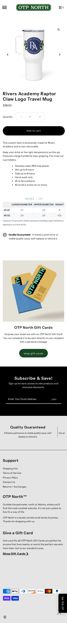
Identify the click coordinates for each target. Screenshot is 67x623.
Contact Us (9, 482)
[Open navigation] (7, 7)
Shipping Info (10, 468)
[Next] (59, 54)
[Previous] (8, 54)
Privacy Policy (10, 477)
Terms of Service (12, 473)
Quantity (8, 116)
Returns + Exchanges (14, 486)
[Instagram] (4, 617)
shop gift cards (33, 353)
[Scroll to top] (59, 613)
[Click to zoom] (59, 30)
